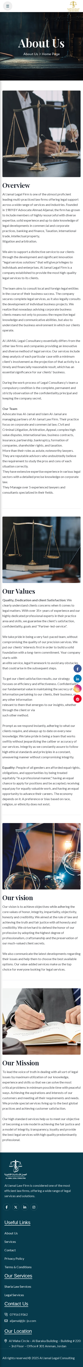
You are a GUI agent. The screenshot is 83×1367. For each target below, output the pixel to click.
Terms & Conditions (18, 1267)
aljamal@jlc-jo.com (23, 1321)
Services (10, 1241)
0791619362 (19, 1314)
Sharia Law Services (17, 1286)
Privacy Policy (14, 1258)
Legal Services (14, 1295)
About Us (30, 54)
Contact (10, 1250)
